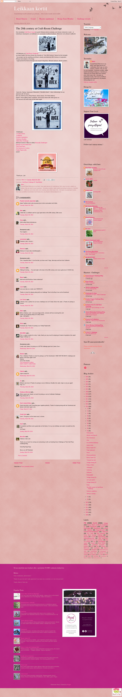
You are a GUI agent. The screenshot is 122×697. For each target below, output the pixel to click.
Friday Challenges (90, 283)
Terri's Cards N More (25, 403)
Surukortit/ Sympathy (98, 544)
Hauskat (89, 530)
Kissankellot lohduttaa (92, 442)
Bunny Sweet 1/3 (91, 457)
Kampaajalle (90, 475)
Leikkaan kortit (30, 8)
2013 (87, 502)
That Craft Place (20, 146)
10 (88, 413)
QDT (91, 557)
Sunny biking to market (27, 620)
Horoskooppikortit (96, 557)
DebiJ (21, 310)
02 (88, 496)
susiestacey (23, 239)
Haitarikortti (24, 629)
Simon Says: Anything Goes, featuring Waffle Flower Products (95, 314)
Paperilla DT (102, 552)
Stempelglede (101, 541)
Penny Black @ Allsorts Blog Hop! (30, 593)
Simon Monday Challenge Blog (94, 325)
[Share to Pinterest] (54, 180)
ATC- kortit (90, 533)
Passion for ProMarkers (92, 319)
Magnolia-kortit (100, 530)
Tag (97, 546)
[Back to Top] (117, 691)
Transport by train (91, 460)
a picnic (95, 180)
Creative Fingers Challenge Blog (95, 299)
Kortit (95, 523)
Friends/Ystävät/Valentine (91, 531)
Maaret (22, 277)
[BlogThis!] (49, 180)
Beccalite (22, 436)
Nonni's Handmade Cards (93, 240)
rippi (94, 541)
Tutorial (85, 554)
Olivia (21, 323)
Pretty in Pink (90, 465)
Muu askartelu (101, 533)
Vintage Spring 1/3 (91, 482)
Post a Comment (22, 455)
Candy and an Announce (27, 656)
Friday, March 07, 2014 (26, 409)
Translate (96, 29)
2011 (87, 507)
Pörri (88, 440)
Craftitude (19, 135)
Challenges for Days (91, 293)
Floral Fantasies (90, 217)
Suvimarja (95, 556)
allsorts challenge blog (92, 287)
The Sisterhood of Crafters (22, 148)
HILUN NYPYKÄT (90, 257)
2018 (87, 396)
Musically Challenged (41, 142)
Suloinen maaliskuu (92, 491)
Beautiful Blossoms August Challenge (98, 242)
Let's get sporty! (91, 480)
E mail (33, 19)
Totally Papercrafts (21, 150)
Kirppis (89, 556)
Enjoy (88, 485)
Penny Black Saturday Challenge (93, 535)
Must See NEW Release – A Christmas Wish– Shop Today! (95, 253)
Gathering (89, 470)
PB (85, 523)
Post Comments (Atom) (27, 466)
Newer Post (18, 463)
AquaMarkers (103, 556)
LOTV (102, 526)
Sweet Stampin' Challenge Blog (94, 275)
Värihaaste (89, 467)
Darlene (22, 353)
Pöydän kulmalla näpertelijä (27, 201)
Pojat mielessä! (91, 450)
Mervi (93, 61)
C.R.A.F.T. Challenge (91, 332)
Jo (20, 381)
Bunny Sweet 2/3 (91, 447)
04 (88, 428)
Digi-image (87, 528)
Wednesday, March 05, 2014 (27, 348)
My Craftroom (92, 554)
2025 (87, 379)
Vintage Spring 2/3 (91, 477)
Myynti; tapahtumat (46, 19)
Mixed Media (101, 543)
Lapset (85, 543)
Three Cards (24, 665)
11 (88, 411)
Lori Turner (23, 299)
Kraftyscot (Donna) (25, 392)
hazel (21, 423)
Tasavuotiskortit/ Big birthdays (94, 540)
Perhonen (89, 472)
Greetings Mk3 (96, 191)
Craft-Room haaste (30, 32)
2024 (87, 381)
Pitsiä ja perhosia (91, 455)
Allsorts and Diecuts (92, 435)
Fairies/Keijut (93, 551)
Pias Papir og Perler (91, 167)
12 (88, 408)
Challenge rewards (84, 19)
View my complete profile (90, 82)
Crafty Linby (89, 190)
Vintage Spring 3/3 (91, 462)
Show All (106, 267)
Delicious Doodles (21, 139)
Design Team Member (65, 19)
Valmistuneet (24, 674)
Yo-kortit (93, 536)
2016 (87, 401)
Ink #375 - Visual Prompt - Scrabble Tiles (99, 169)
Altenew (103, 546)
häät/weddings (101, 536)
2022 (87, 386)
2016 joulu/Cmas (103, 538)
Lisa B (21, 286)
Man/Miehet (39, 182)
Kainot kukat (90, 445)
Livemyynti (97, 548)
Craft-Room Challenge (31, 53)
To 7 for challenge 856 (91, 288)
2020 (87, 391)
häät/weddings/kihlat (89, 538)
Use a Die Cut (89, 277)
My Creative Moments (92, 206)
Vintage (106, 523)
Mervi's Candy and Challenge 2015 (30, 647)
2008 (87, 515)
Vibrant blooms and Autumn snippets (98, 219)
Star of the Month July (91, 333)
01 (88, 499)
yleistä (106, 528)
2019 (87, 394)
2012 (87, 505)
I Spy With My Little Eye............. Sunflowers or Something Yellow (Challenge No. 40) (99, 209)
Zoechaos (22, 267)
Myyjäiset (94, 549)
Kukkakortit (93, 526)
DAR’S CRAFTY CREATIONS (28, 364)
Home (47, 463)
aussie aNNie (89, 179)
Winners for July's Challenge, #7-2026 (95, 307)
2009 (87, 512)
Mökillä (85, 544)
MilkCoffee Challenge (22, 141)
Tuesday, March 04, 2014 (26, 205)
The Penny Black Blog (92, 251)
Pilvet (88, 452)
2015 (87, 404)
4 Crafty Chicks (20, 133)
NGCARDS (23, 333)
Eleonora (22, 248)
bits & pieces (89, 201)
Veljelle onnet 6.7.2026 (99, 258)
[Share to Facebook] (52, 180)
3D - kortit (100, 554)
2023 (87, 384)
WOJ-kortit (86, 548)
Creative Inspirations (22, 137)
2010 (87, 509)
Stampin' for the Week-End (23, 144)
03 (88, 430)
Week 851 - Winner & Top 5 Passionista (95, 320)
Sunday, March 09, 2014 (26, 431)
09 (88, 416)
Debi (21, 210)
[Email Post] (44, 179)
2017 (87, 399)
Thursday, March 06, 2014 (26, 387)
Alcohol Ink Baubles (90, 203)
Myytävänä (86, 557)
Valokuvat (105, 531)
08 (88, 418)
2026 (87, 376)
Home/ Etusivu (21, 19)
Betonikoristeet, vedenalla (27, 602)
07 (88, 421)
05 (88, 425)
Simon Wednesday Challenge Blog (95, 312)
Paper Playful (89, 281)
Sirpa (21, 220)
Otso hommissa (91, 437)
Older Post (76, 463)
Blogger (69, 684)
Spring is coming (91, 493)
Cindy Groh (23, 414)
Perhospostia (90, 433)
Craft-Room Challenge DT (28, 182)
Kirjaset (93, 543)
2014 (87, 406)
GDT (92, 546)
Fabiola (22, 371)
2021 (87, 389)
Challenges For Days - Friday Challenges (96, 294)
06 (88, 423)
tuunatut (86, 546)
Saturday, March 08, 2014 (26, 418)
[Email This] (47, 180)
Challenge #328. (90, 300)
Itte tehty (88, 228)
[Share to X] (50, 180)
